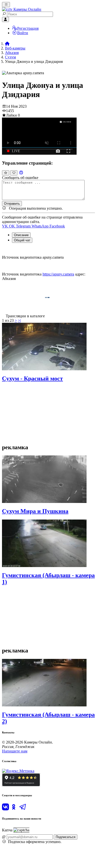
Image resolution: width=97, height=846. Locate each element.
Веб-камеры (15, 48)
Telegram (24, 226)
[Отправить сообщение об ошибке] (21, 173)
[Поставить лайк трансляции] (5, 172)
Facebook (57, 226)
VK (5, 226)
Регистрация (28, 28)
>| (19, 320)
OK (12, 226)
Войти (22, 33)
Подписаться (65, 837)
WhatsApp (40, 226)
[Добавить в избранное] (13, 172)
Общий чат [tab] (22, 240)
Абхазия (12, 52)
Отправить (12, 203)
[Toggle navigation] (6, 4)
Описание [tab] (21, 235)
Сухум (10, 57)
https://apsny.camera (58, 274)
